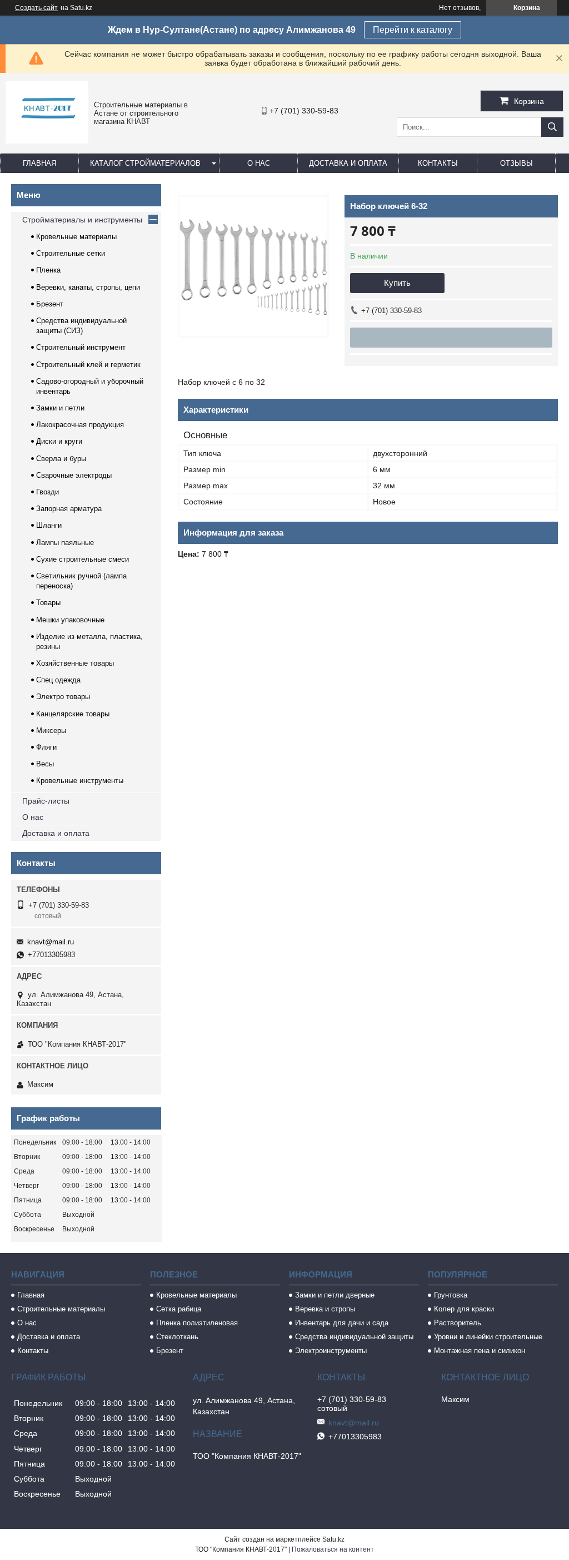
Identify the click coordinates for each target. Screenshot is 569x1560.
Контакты (438, 163)
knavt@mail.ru (50, 942)
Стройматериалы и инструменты (82, 219)
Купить (397, 283)
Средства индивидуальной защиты (354, 1337)
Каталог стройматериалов (145, 163)
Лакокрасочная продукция (80, 424)
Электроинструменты (331, 1350)
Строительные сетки (70, 253)
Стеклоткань (177, 1337)
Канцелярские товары (72, 714)
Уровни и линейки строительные (488, 1337)
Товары (48, 602)
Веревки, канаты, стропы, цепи (88, 287)
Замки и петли (60, 408)
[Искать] (552, 127)
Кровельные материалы (76, 236)
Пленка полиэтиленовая (197, 1323)
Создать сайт (36, 8)
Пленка (48, 270)
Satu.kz (333, 1539)
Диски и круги (59, 441)
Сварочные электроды (74, 475)
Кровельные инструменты (79, 780)
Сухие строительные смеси (82, 559)
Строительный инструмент (81, 347)
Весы (45, 764)
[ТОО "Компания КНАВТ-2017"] (47, 140)
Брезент (49, 304)
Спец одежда (58, 680)
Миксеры (51, 730)
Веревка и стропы (325, 1309)
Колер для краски (464, 1309)
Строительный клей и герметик (88, 364)
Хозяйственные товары (75, 663)
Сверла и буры (61, 458)
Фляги (46, 747)
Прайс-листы (45, 800)
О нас (258, 163)
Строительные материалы (61, 1309)
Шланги (49, 525)
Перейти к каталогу (412, 29)
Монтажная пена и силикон (479, 1350)
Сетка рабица (178, 1309)
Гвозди (47, 492)
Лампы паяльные (65, 542)
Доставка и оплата (348, 163)
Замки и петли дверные (335, 1295)
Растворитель (457, 1323)
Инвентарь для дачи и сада (341, 1323)
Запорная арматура (69, 508)
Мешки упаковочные (70, 620)
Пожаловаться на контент (333, 1549)
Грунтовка (450, 1295)
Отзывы (516, 163)
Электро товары (63, 696)
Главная (39, 163)
